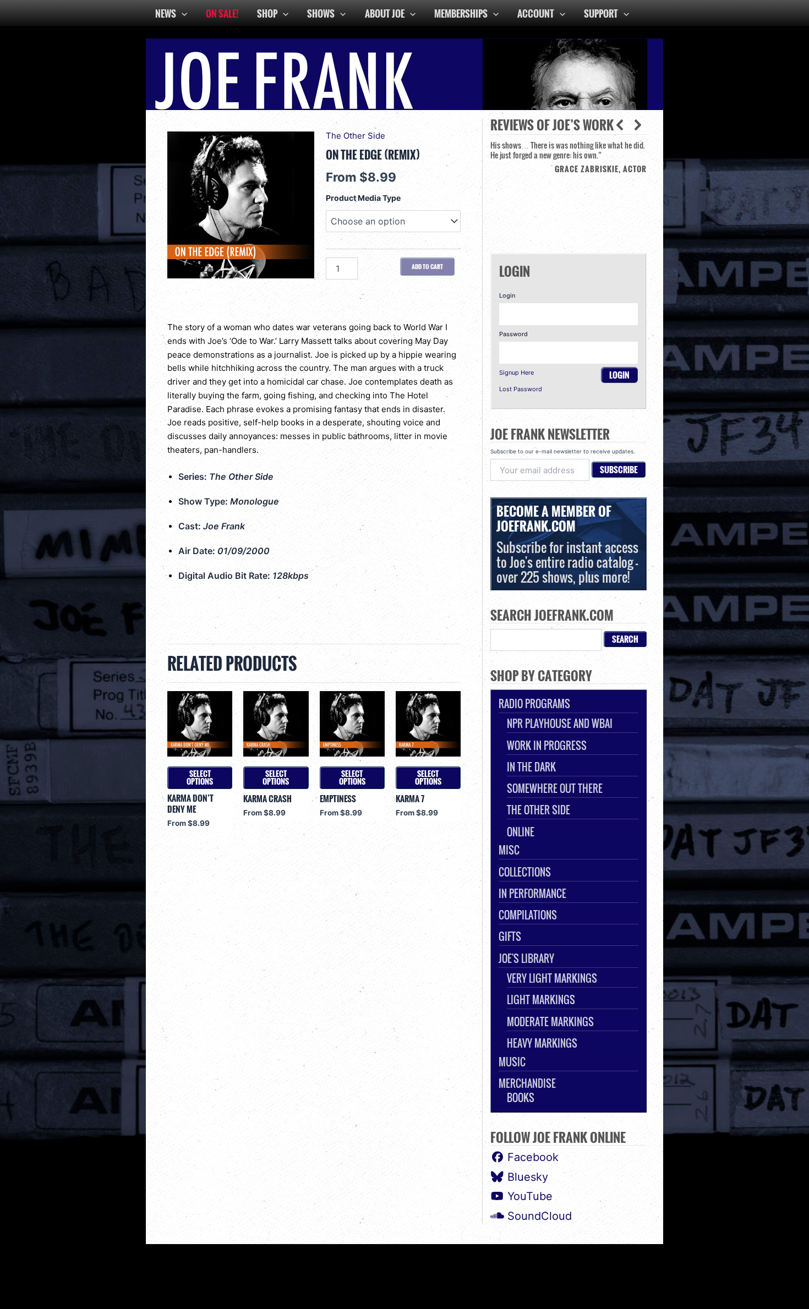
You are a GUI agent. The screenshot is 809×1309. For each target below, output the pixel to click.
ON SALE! (222, 13)
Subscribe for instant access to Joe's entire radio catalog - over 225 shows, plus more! (567, 543)
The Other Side (355, 135)
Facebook (531, 1157)
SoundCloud (538, 1216)
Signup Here (516, 372)
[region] (568, 188)
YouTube (528, 1196)
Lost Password (520, 389)
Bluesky (526, 1177)
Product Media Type (363, 197)
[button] (638, 125)
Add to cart (427, 266)
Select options (200, 777)
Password (513, 334)
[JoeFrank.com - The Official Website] (404, 73)
